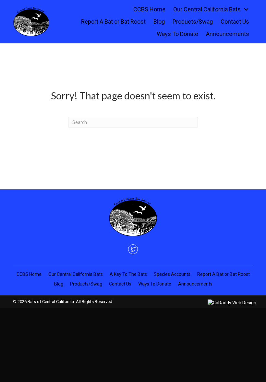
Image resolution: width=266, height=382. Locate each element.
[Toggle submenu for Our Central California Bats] (246, 10)
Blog (58, 283)
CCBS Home (29, 274)
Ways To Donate (154, 283)
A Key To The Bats (128, 274)
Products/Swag (86, 283)
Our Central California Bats (75, 274)
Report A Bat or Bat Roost (223, 274)
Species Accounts (172, 274)
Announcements (195, 283)
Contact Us (120, 283)
